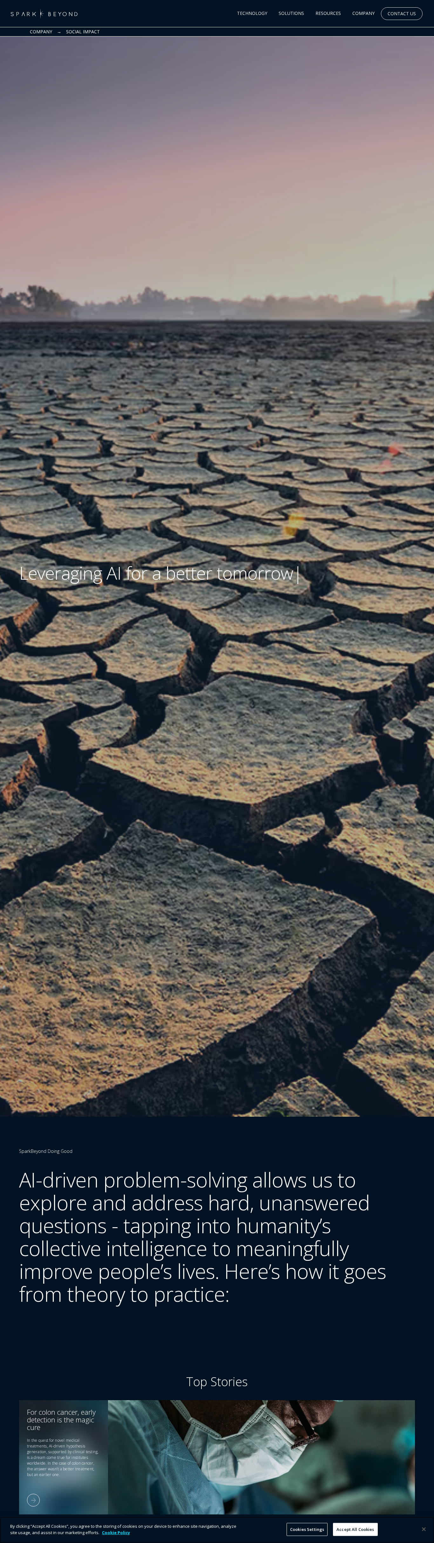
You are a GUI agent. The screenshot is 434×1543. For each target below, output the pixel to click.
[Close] (424, 1529)
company (41, 32)
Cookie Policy (116, 1532)
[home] (44, 13)
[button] (252, 13)
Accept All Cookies (355, 1529)
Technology (252, 13)
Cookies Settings (307, 1529)
